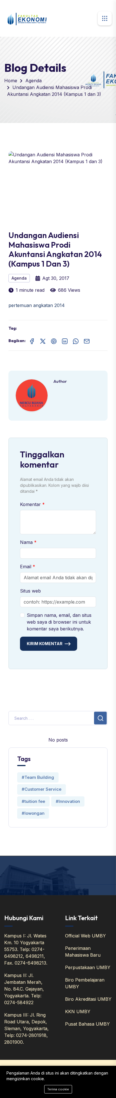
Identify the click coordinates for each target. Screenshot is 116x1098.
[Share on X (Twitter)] (42, 340)
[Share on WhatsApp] (75, 340)
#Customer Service (41, 789)
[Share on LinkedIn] (64, 340)
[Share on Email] (86, 340)
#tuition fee (33, 801)
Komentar (31, 504)
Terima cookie (58, 1089)
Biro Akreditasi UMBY (88, 999)
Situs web (30, 591)
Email (26, 566)
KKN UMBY (77, 1011)
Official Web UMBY (85, 936)
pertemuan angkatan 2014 (36, 305)
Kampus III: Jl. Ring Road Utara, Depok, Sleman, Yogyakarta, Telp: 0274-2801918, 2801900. (26, 1028)
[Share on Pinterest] (53, 340)
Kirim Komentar (45, 643)
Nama (27, 542)
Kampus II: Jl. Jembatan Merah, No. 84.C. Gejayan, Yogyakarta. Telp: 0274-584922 (24, 988)
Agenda (33, 80)
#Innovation (68, 801)
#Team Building (38, 777)
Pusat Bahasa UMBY (87, 1024)
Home (10, 80)
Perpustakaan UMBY (87, 967)
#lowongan (33, 813)
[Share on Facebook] (31, 340)
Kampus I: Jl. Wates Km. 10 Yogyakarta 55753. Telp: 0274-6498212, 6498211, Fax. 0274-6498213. (25, 949)
